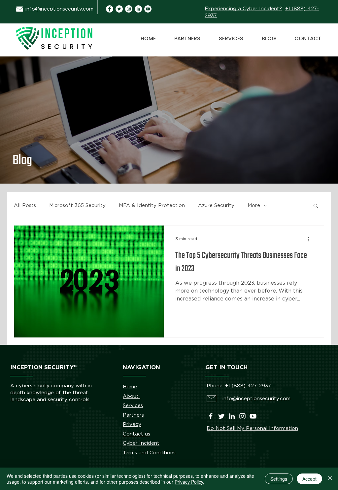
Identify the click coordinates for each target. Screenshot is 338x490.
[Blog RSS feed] (168, 117)
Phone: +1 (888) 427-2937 (239, 386)
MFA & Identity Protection (152, 205)
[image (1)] (109, 9)
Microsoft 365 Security (77, 205)
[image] (138, 9)
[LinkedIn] (232, 416)
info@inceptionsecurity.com (59, 9)
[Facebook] (211, 416)
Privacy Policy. (189, 481)
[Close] (330, 479)
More (254, 205)
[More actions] (311, 239)
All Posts (25, 205)
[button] (316, 206)
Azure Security (216, 205)
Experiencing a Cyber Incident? (243, 9)
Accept (309, 478)
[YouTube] (148, 9)
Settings (278, 478)
